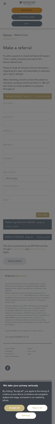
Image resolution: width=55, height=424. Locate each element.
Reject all (37, 408)
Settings (26, 416)
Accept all (14, 408)
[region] (26, 403)
